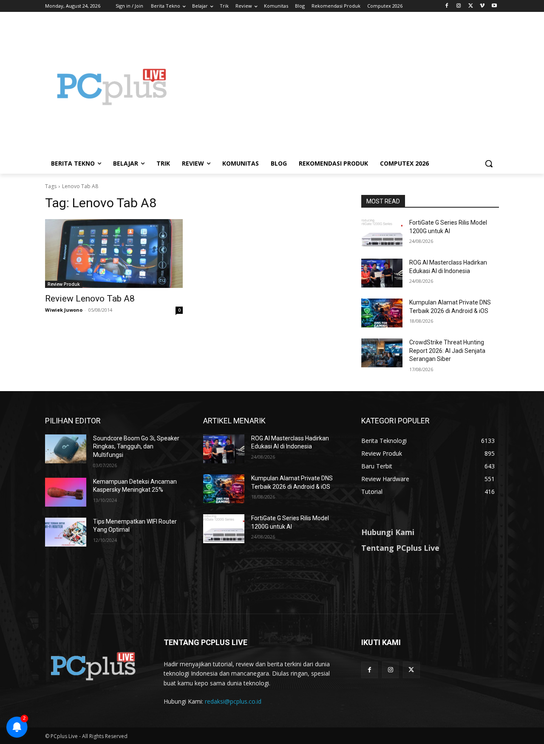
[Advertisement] (340, 86)
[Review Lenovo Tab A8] (114, 253)
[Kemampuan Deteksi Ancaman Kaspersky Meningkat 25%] (65, 492)
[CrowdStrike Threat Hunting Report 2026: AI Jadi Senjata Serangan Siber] (381, 352)
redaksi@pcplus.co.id (233, 701)
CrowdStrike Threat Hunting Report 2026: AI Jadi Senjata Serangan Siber (447, 350)
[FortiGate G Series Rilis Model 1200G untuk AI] (381, 233)
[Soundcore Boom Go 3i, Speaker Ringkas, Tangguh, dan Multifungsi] (65, 448)
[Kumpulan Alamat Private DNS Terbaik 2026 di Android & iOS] (381, 313)
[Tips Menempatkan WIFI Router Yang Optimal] (65, 532)
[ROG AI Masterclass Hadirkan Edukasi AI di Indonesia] (381, 273)
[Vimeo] (482, 6)
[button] (489, 163)
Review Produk (64, 284)
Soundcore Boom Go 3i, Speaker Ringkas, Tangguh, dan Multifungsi (136, 446)
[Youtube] (494, 6)
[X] (471, 6)
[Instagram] (459, 6)
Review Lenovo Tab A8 (90, 298)
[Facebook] (447, 6)
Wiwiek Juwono (63, 310)
